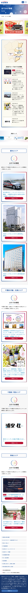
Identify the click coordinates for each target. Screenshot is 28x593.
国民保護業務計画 (6, 570)
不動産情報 (5, 546)
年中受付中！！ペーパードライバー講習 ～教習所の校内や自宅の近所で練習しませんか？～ (18, 97)
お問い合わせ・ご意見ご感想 (9, 563)
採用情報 (5, 560)
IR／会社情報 (5, 557)
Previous (1, 27)
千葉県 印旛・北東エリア (19, 53)
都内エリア (11, 54)
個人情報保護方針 (5, 588)
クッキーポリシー (17, 584)
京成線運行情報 (6, 554)
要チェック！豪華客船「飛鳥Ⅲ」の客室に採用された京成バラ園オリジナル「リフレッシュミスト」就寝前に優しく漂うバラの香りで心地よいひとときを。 (18, 110)
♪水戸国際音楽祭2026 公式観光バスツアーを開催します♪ (18, 73)
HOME (2, 16)
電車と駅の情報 (6, 537)
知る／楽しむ (5, 543)
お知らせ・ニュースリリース (9, 549)
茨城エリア (19, 48)
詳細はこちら (14, 198)
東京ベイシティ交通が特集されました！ (18, 121)
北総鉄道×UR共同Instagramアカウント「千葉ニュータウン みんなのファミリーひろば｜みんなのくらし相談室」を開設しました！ (18, 85)
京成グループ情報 (6, 552)
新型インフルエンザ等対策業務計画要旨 (11, 572)
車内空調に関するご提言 (8, 566)
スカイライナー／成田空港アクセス (10, 540)
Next (26, 27)
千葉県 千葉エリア (18, 56)
